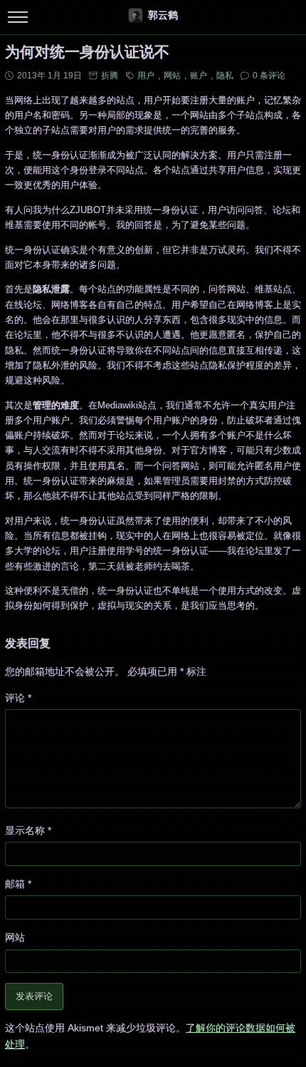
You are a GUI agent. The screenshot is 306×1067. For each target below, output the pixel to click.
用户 (145, 76)
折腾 (109, 76)
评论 (18, 697)
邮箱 (18, 884)
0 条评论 (269, 76)
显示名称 (28, 830)
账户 (198, 76)
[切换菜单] (17, 17)
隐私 (224, 76)
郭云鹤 (163, 15)
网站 (172, 76)
